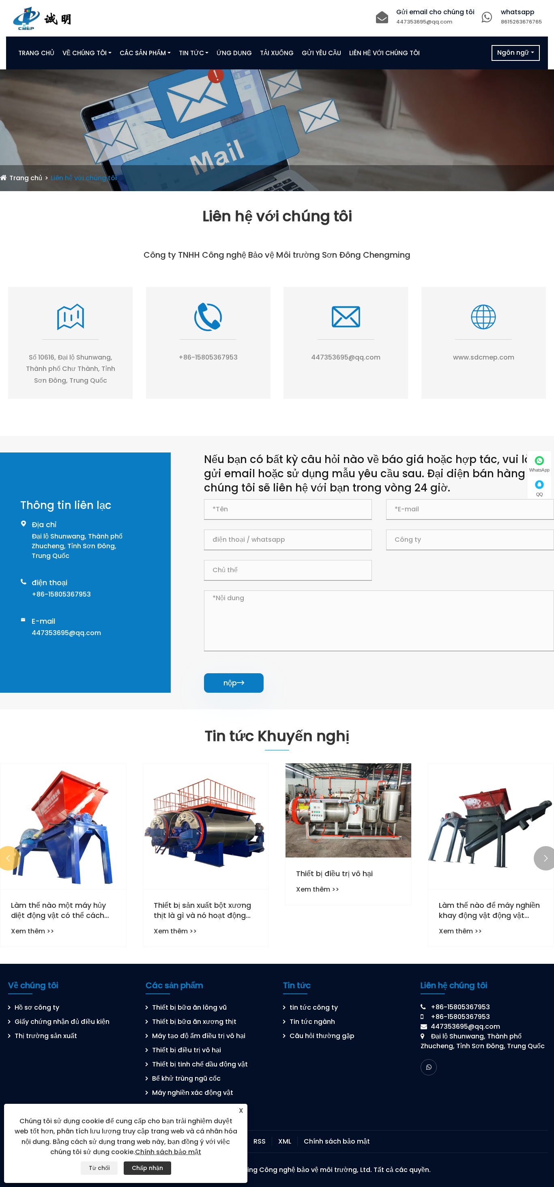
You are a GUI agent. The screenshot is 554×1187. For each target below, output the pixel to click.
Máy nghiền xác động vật (192, 1092)
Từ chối (99, 1168)
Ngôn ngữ (513, 52)
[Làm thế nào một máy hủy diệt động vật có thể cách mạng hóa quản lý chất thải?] (63, 826)
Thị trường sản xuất (46, 1036)
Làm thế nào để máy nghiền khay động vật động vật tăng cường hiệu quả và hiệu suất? (490, 910)
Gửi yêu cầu (321, 53)
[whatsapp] (429, 1067)
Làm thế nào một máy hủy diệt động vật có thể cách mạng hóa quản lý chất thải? (62, 910)
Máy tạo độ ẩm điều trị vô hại (198, 1036)
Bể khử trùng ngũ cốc (186, 1078)
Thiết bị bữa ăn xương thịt (194, 1021)
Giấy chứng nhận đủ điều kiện (62, 1021)
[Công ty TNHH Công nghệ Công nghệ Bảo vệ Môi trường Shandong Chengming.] (44, 17)
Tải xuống (277, 53)
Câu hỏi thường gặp (322, 1036)
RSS (259, 1141)
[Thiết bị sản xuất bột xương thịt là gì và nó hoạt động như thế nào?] (206, 826)
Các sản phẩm (143, 53)
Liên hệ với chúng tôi (384, 53)
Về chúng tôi (84, 53)
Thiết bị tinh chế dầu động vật (200, 1064)
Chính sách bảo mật (337, 1141)
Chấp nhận (147, 1168)
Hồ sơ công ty (37, 1007)
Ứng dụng (234, 53)
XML (284, 1141)
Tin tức (191, 53)
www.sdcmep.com (483, 357)
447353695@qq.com (424, 22)
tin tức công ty (314, 1007)
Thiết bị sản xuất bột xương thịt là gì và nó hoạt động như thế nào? (202, 910)
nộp (233, 683)
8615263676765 (521, 22)
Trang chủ (36, 53)
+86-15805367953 (208, 357)
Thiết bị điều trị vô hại (334, 873)
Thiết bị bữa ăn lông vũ (189, 1007)
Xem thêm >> (32, 931)
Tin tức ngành (312, 1021)
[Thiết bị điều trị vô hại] (348, 810)
